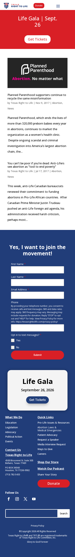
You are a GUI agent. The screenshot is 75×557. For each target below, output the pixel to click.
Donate (39, 5)
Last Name (18, 276)
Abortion (57, 103)
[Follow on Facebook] (8, 498)
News (11, 108)
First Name (18, 264)
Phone (14, 302)
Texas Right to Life (22, 103)
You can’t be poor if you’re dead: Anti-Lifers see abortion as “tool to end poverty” (36, 165)
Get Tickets (37, 39)
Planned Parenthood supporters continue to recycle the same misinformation (37, 96)
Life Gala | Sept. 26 (37, 21)
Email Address (20, 289)
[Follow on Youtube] (33, 498)
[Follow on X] (25, 498)
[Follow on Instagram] (17, 498)
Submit (37, 355)
